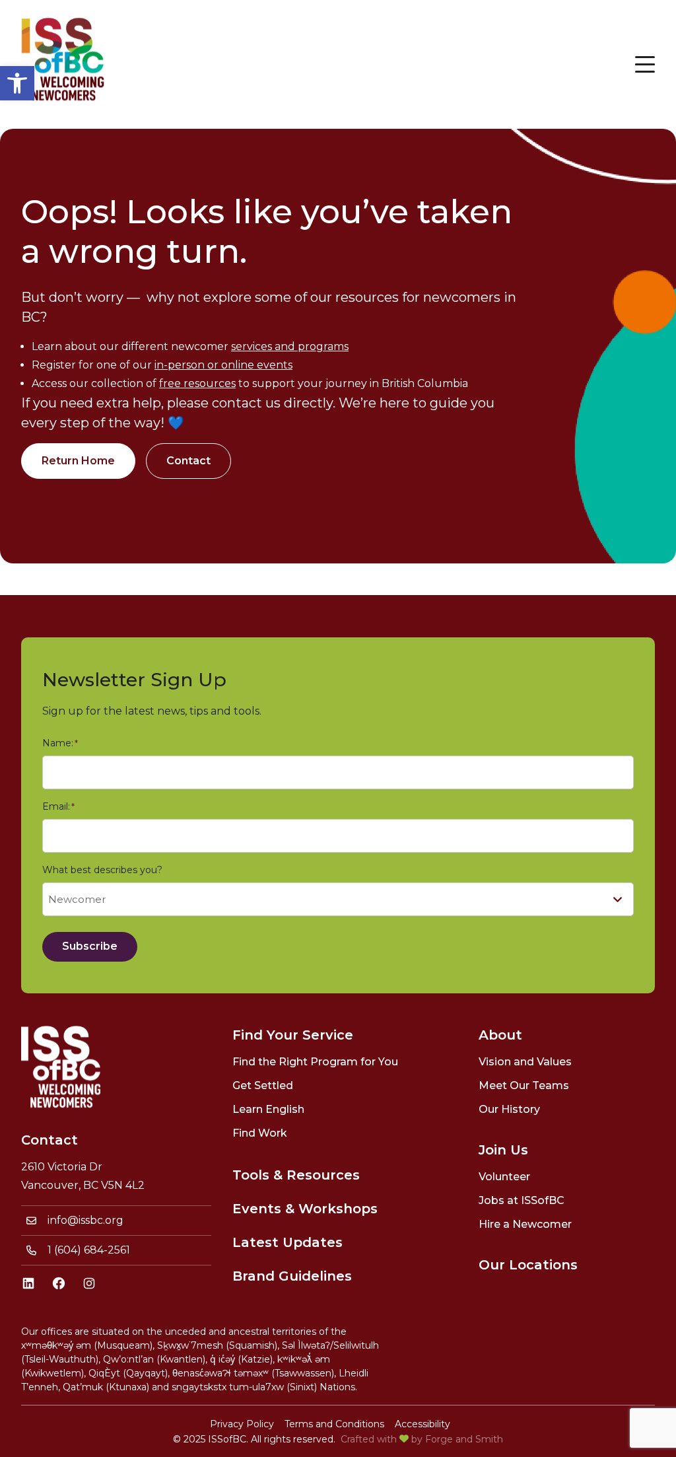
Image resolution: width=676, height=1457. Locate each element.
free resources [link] (197, 383)
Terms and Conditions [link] (334, 1424)
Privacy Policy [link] (242, 1424)
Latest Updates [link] (287, 1242)
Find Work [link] (259, 1133)
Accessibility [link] (422, 1424)
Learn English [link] (268, 1109)
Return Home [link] (78, 460)
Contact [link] (188, 460)
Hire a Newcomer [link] (525, 1224)
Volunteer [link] (504, 1176)
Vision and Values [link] (525, 1061)
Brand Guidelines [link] (292, 1276)
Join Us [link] (503, 1150)
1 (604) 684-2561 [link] (89, 1250)
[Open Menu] (645, 65)
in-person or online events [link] (223, 365)
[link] (17, 83)
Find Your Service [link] (292, 1035)
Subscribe (90, 946)
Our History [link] (509, 1109)
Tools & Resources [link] (296, 1175)
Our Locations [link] (528, 1265)
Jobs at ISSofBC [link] (521, 1200)
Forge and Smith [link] (464, 1439)
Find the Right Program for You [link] (315, 1061)
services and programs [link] (290, 346)
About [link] (500, 1035)
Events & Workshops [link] (305, 1209)
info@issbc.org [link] (85, 1220)
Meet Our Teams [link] (524, 1085)
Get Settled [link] (262, 1085)
